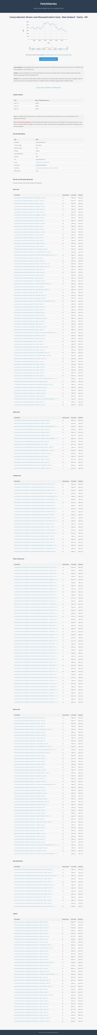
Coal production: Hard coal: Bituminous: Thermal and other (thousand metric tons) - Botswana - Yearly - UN (36, 585)
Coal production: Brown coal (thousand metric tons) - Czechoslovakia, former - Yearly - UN (33, 746)
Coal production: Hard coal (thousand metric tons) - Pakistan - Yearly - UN (29, 338)
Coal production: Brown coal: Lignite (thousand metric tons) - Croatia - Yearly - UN (31, 942)
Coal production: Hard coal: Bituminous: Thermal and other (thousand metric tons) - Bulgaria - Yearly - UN (36, 588)
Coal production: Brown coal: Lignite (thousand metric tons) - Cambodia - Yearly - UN (31, 936)
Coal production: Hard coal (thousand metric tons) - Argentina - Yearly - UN (29, 206)
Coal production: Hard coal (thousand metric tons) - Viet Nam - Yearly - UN (29, 396)
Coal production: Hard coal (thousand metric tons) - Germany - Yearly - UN (29, 272)
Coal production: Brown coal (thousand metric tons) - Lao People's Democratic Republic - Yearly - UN (35, 784)
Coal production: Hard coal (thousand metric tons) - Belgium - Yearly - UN (29, 217)
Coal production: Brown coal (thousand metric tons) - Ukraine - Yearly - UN (29, 842)
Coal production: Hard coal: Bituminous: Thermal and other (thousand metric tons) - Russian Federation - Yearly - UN (37, 665)
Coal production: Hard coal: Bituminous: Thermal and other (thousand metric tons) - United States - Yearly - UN (37, 692)
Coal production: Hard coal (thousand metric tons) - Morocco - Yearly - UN (29, 315)
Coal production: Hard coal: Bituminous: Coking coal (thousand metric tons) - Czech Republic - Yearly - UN (36, 493)
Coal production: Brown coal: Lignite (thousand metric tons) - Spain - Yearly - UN (30, 1006)
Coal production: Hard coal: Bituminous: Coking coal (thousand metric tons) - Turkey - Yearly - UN (34, 539)
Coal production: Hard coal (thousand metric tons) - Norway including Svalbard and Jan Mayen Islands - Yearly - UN (37, 332)
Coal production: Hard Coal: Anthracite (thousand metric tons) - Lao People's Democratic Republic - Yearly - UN (37, 438)
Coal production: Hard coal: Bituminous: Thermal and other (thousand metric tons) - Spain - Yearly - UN (35, 671)
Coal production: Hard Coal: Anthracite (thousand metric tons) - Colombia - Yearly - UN (32, 423)
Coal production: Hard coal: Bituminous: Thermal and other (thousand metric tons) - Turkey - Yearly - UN (35, 680)
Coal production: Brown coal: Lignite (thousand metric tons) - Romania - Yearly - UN (31, 992)
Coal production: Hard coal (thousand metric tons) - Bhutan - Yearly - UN (29, 220)
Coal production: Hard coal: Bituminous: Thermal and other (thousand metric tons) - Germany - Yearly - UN (36, 616)
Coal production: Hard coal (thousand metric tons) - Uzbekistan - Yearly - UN (30, 390)
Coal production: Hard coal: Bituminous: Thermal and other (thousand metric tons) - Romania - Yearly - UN (36, 662)
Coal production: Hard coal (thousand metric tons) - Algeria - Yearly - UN (29, 203)
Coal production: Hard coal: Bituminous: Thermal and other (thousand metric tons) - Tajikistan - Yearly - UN (36, 677)
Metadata (48, 87)
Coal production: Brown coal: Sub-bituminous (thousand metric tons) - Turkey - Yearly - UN (33, 900)
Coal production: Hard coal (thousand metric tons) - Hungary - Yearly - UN (29, 275)
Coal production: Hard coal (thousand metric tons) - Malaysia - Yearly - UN (29, 307)
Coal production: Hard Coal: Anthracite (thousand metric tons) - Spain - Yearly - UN (31, 456)
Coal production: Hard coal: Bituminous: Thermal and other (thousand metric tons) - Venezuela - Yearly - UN (36, 698)
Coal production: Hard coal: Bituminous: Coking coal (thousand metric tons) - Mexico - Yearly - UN (34, 514)
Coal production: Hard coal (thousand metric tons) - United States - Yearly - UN (30, 387)
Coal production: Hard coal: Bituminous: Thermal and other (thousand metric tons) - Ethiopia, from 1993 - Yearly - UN (37, 610)
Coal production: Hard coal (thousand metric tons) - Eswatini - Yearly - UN (29, 261)
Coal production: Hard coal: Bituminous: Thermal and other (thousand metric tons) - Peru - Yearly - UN (35, 656)
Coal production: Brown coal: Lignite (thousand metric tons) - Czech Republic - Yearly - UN (32, 944)
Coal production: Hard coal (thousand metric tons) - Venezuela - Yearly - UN (30, 393)
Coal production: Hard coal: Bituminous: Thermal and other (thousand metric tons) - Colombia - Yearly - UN (36, 597)
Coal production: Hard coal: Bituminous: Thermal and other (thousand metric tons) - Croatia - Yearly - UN (36, 601)
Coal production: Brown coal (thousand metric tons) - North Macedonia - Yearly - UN (31, 801)
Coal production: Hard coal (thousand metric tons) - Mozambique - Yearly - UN (30, 318)
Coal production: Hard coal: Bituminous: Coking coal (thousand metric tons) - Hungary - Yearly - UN (34, 505)
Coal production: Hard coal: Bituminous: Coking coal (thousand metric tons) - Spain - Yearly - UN (34, 536)
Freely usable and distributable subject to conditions (47, 168)
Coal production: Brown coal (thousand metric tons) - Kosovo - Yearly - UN (29, 778)
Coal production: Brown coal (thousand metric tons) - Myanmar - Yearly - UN (30, 796)
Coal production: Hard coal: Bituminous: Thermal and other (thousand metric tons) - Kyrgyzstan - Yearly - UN (36, 634)
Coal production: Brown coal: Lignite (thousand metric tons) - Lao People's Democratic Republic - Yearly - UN (36, 974)
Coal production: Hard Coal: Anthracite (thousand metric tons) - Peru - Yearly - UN (31, 444)
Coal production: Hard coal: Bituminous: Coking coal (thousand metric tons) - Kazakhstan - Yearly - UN (35, 511)
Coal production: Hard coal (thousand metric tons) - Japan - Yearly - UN (28, 292)
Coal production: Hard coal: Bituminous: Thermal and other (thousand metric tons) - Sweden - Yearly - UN (36, 674)
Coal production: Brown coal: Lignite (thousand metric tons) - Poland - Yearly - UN (31, 989)
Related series (57, 87)
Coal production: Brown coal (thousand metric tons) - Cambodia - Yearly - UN (30, 735)
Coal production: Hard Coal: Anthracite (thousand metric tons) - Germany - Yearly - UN (32, 432)
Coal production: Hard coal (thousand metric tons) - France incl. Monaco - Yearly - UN (31, 266)
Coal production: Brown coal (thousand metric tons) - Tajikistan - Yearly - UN (30, 833)
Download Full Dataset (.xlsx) (48, 59)
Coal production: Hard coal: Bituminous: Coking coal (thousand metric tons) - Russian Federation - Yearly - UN (37, 530)
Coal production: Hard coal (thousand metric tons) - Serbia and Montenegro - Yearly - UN (32, 355)
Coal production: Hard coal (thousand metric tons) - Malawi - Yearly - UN (29, 304)
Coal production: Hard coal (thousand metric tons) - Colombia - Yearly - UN (29, 243)
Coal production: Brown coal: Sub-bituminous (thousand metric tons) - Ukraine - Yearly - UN (33, 903)
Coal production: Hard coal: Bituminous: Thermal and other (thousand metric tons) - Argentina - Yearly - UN (36, 570)
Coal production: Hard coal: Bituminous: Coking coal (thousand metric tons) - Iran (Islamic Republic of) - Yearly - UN (37, 508)
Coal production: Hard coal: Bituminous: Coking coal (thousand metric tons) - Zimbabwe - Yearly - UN (35, 551)
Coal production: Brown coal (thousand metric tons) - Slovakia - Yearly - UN (29, 825)
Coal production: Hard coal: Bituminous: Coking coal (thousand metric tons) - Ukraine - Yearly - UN (34, 542)
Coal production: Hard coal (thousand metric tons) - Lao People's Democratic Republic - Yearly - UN (34, 301)
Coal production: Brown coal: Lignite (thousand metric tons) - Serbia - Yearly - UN (31, 998)
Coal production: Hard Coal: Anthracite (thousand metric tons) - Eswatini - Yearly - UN (31, 429)
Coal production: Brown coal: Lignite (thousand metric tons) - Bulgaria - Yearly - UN (31, 933)
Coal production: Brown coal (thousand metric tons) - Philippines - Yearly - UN (30, 804)
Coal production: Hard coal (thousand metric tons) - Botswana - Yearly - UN (29, 223)
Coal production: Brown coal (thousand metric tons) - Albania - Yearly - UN (29, 717)
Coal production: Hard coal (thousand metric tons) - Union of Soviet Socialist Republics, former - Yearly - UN (36, 378)
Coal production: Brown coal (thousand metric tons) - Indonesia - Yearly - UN (30, 770)
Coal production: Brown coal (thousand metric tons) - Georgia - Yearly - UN (29, 755)
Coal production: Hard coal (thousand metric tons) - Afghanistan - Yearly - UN (30, 197)
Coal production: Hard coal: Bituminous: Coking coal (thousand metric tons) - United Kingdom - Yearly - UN (36, 545)
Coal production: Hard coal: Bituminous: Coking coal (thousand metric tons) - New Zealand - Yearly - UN (35, 520)
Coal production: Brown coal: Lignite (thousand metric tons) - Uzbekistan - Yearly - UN (32, 1021)
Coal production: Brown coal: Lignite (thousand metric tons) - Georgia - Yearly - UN (31, 951)
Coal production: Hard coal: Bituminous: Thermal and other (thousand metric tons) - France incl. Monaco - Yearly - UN (37, 613)
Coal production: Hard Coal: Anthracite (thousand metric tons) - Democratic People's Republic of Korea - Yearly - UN (37, 426)
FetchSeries (48, 4)
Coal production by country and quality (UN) (58, 55)
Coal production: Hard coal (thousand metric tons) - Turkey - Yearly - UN (29, 372)
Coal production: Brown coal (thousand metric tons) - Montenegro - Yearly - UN (30, 793)
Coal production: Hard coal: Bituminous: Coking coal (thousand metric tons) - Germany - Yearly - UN (34, 502)
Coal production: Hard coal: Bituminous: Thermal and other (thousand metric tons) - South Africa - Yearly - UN (37, 668)
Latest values (40, 87)
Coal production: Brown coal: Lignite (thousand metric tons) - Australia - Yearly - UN (31, 927)
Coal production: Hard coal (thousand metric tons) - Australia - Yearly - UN (29, 209)
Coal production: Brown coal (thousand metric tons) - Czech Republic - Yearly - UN (31, 743)
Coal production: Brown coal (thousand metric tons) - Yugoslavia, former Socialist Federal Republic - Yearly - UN (37, 853)
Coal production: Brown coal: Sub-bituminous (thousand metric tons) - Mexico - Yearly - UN (33, 881)
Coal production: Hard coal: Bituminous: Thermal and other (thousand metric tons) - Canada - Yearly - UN (36, 591)
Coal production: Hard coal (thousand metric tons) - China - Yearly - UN (28, 240)
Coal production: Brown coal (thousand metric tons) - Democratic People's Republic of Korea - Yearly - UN (36, 749)
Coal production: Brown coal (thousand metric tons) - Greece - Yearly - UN (29, 761)
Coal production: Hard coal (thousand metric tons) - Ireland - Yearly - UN (29, 286)
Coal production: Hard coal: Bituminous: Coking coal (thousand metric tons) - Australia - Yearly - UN (34, 484)
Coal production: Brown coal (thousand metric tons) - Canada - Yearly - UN (29, 738)
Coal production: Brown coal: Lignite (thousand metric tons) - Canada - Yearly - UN (31, 939)
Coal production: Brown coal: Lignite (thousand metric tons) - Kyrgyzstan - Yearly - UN (31, 971)
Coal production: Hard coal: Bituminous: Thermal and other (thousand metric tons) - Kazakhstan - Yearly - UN (36, 631)
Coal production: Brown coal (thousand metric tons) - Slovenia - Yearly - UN (29, 827)
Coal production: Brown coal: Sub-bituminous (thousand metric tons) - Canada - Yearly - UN (33, 872)
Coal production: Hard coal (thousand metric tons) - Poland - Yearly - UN (29, 344)
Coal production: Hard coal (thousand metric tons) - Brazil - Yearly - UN (28, 226)
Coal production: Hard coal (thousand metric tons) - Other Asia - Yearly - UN (29, 335)
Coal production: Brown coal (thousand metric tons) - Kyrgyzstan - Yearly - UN (30, 781)
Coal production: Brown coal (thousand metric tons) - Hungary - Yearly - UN (29, 764)
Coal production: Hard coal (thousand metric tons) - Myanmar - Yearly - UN (29, 321)
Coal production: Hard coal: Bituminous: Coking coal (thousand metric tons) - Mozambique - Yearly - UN (35, 517)
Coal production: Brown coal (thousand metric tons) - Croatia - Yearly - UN (29, 740)
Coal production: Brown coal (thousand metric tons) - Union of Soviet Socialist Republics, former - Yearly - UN (37, 844)
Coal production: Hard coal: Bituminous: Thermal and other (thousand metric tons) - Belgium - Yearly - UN (36, 582)
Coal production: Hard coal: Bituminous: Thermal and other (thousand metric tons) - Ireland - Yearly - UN (36, 622)
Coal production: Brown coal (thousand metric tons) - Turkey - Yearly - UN (29, 839)
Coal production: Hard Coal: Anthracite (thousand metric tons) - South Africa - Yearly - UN (32, 453)
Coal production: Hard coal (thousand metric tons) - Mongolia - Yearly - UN (29, 312)
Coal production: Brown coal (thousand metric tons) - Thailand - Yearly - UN (29, 836)
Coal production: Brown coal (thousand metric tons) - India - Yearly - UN (29, 767)
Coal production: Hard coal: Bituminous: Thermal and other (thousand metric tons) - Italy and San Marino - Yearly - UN (37, 625)
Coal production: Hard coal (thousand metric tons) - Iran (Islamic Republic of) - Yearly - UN (32, 283)
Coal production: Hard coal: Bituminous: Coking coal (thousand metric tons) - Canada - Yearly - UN (34, 487)
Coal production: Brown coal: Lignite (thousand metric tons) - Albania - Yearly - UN (31, 922)
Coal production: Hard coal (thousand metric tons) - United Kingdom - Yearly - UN (31, 381)
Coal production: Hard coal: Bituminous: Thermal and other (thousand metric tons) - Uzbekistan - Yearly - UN (36, 695)
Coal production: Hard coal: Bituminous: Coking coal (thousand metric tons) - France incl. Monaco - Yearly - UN (37, 499)
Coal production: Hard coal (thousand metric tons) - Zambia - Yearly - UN (29, 402)
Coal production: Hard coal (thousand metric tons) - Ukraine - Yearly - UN (29, 375)
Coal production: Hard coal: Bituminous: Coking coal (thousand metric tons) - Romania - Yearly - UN (34, 526)
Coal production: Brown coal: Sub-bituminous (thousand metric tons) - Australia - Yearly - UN (33, 869)
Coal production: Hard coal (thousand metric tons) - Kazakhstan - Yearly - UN (30, 295)
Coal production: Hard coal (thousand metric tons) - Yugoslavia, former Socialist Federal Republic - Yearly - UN (37, 398)
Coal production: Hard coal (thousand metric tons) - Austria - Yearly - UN (29, 212)
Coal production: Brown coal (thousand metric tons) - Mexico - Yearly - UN (29, 787)
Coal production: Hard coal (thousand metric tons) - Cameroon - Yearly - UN (29, 232)
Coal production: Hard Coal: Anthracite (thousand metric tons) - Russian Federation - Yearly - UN (34, 450)
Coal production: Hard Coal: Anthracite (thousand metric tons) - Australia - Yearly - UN (32, 420)
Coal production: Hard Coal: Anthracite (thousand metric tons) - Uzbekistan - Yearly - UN (32, 468)
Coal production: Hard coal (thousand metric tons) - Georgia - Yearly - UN (29, 269)
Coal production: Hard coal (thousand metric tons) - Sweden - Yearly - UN (29, 364)
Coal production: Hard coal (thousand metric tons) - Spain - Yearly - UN (28, 361)
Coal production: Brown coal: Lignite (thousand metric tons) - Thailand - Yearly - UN (31, 1009)
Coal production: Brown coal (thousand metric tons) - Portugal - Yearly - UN (29, 810)
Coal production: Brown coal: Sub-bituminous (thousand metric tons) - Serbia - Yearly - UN (33, 894)
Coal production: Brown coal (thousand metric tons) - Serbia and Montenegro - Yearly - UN (33, 821)
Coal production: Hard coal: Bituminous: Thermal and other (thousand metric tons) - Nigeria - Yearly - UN (36, 646)
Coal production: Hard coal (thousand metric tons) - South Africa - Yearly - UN (30, 358)
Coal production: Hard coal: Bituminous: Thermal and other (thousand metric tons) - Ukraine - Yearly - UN (36, 683)
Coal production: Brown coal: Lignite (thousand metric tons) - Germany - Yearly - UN (31, 953)
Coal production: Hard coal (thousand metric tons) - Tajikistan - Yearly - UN (29, 367)
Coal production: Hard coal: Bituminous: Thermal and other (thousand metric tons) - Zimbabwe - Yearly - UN (36, 702)
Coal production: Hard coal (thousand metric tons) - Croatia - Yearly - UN (29, 246)
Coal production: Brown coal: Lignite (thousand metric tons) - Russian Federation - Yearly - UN (33, 995)
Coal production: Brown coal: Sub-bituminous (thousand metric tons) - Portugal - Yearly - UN (33, 887)
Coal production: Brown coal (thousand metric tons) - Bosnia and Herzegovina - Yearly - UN (33, 729)
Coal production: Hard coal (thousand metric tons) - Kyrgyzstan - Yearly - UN (30, 298)
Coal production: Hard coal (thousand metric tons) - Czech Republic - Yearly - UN (31, 249)
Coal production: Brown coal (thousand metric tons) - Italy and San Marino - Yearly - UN (32, 772)
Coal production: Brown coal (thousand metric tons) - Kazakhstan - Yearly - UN (30, 775)
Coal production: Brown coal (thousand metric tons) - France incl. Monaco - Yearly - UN (32, 752)
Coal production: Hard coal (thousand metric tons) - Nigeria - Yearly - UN (29, 329)
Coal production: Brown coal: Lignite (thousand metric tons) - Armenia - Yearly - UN (31, 925)
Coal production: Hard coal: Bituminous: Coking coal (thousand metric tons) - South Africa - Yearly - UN (35, 533)
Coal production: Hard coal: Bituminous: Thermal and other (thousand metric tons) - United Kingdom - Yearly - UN (37, 686)
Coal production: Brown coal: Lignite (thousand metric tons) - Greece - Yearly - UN (31, 956)
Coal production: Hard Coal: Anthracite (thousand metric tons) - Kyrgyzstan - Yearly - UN (32, 435)
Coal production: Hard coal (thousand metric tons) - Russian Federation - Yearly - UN (31, 352)
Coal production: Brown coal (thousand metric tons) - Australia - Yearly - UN (29, 723)
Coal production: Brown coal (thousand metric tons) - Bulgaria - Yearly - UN (29, 732)
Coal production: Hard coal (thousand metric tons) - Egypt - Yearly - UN (28, 258)
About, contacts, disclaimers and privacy (48, 1032)
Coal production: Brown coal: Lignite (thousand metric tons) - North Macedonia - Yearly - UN (33, 986)
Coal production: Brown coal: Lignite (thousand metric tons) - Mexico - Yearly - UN (31, 977)
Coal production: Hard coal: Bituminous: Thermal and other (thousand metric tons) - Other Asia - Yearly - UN (36, 653)
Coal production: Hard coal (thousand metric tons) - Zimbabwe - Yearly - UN (29, 404)
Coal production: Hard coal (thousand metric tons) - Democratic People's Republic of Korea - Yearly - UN (35, 255)
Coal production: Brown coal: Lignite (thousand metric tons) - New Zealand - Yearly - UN (32, 983)
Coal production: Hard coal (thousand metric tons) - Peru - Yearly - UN (28, 341)
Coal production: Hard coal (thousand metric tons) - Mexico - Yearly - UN (29, 309)
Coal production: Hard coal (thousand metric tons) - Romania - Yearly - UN (29, 349)
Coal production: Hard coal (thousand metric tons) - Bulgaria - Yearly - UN (29, 229)
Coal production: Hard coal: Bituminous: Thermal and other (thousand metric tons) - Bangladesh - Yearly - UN (37, 579)
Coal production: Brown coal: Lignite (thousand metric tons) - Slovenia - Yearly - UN (31, 1003)
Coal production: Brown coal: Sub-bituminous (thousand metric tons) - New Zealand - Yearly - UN (34, 884)
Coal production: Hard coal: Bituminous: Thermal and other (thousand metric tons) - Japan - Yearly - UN (35, 628)
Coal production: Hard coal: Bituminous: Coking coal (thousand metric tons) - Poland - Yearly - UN (34, 523)
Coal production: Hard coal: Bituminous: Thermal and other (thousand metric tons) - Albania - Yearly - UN (36, 567)
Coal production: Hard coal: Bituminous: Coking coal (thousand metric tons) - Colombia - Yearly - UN (34, 490)
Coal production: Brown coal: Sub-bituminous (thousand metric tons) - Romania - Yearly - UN (33, 890)
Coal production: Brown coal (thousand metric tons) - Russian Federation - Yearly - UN (32, 816)
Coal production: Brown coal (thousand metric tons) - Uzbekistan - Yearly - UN (30, 850)
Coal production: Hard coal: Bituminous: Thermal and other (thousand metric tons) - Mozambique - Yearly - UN (37, 637)
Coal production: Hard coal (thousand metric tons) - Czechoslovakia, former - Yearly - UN (32, 252)
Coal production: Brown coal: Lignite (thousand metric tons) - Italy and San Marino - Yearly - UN (33, 962)
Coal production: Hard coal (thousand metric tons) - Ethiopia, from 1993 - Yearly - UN (31, 263)
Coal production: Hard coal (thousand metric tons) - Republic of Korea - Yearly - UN (31, 347)
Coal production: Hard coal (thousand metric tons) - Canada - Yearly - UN (29, 235)
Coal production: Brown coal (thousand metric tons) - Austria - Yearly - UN (29, 726)
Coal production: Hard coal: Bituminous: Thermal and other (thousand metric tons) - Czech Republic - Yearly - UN (37, 604)
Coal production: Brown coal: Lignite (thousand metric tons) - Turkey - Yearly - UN (31, 1012)
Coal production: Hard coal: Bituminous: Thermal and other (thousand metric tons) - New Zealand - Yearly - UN (37, 643)
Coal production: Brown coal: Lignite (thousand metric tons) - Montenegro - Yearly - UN (32, 980)
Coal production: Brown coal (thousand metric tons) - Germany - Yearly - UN (30, 758)
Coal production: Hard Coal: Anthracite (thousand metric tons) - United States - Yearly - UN (33, 465)
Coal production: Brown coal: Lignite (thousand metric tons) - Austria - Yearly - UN (31, 930)
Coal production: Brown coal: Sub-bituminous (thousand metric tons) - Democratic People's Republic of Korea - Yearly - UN (37, 875)
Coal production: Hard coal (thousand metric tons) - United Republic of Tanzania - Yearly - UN (33, 384)
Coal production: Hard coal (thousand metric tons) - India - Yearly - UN (28, 278)
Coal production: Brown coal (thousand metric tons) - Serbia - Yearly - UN (29, 819)
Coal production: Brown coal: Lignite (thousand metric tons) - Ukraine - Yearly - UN (31, 1015)
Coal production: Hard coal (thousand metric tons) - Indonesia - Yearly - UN (29, 280)
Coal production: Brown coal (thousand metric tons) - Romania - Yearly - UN (29, 813)
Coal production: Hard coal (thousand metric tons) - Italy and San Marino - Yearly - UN (31, 289)
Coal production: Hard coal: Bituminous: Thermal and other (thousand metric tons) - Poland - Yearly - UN (36, 659)
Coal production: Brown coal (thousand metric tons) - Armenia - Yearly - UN (29, 720)
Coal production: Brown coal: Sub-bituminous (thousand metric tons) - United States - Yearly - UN (34, 906)
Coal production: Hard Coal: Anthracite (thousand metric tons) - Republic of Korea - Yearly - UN (33, 447)
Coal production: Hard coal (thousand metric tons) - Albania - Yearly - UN (29, 200)
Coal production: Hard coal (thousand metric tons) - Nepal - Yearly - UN (28, 324)
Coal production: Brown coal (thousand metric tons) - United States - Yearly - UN (30, 848)
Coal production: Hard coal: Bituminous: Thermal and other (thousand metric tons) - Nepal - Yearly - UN (35, 640)
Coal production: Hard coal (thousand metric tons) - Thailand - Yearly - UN (29, 370)
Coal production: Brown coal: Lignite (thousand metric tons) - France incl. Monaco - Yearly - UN (33, 948)
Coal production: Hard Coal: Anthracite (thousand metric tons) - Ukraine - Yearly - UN (31, 462)
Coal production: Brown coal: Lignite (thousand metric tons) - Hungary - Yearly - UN (31, 959)
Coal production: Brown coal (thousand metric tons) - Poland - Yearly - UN (29, 807)
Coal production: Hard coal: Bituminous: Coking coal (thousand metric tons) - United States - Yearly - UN (35, 548)
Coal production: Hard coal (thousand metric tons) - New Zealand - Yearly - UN (30, 326)
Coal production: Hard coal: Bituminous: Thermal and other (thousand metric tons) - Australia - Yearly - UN (36, 573)
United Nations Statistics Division (43, 162)
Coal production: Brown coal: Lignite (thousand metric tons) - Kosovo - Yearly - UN (31, 968)
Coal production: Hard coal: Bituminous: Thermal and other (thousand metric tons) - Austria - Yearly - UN (36, 576)
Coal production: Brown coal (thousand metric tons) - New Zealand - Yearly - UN (30, 798)
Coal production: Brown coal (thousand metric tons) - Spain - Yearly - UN (29, 830)
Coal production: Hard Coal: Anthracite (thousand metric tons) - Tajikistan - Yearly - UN (32, 459)
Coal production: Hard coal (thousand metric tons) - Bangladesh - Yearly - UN (30, 215)
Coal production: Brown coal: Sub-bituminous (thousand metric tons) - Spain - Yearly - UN (32, 897)
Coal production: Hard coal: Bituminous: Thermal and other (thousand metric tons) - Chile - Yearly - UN (35, 594)
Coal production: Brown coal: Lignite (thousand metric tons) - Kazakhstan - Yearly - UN (32, 965)
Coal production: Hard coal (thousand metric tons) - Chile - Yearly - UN (28, 237)
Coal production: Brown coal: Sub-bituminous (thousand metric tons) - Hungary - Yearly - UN (33, 878)
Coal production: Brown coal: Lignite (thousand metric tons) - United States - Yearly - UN (32, 1018)
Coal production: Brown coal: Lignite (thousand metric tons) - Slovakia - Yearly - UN (31, 1001)
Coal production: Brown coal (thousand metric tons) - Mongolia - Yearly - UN (30, 790)
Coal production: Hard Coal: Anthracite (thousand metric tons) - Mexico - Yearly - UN (31, 441)
